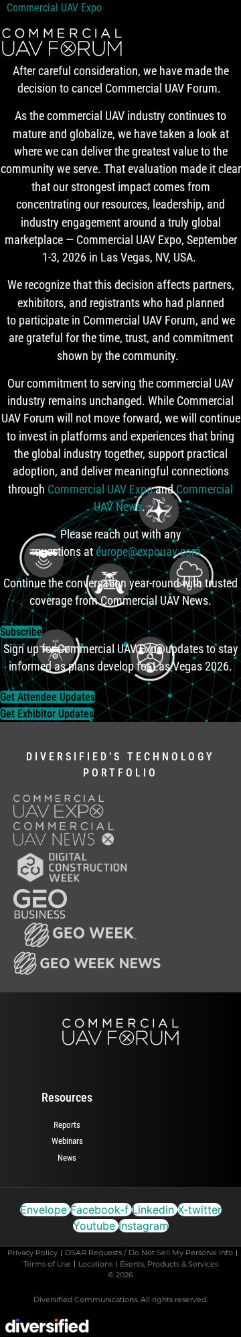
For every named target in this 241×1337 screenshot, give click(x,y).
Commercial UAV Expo (57, 7)
